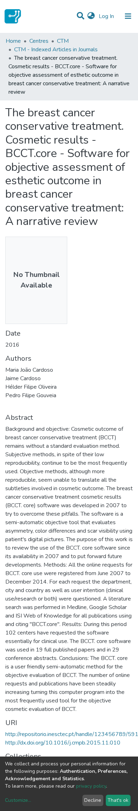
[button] (91, 16)
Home (13, 41)
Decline (92, 800)
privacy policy (91, 786)
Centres (38, 41)
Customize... (18, 800)
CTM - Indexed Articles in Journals (56, 49)
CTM (63, 41)
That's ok (118, 800)
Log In (107, 16)
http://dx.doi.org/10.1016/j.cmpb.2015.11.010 (62, 743)
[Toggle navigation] (128, 16)
